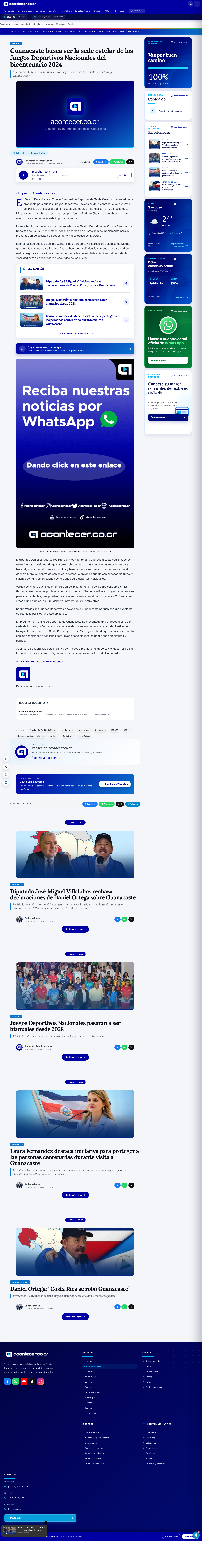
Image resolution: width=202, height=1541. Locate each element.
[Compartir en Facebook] (6, 758)
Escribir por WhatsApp (116, 784)
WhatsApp (108, 804)
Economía (40, 11)
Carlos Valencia (32, 918)
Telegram (134, 804)
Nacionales (9, 11)
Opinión (97, 11)
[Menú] (197, 4)
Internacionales (25, 11)
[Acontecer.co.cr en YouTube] (24, 1381)
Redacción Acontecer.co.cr (38, 160)
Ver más (180, 297)
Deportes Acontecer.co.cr (35, 193)
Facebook (91, 804)
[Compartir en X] (6, 766)
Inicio (9, 31)
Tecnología (66, 11)
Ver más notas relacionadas (73, 333)
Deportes (53, 11)
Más (107, 10)
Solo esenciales (171, 1536)
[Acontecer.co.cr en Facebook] (7, 1381)
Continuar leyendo (74, 929)
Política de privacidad (72, 1536)
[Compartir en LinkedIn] (6, 782)
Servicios (119, 11)
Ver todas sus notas (46, 758)
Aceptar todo (190, 1536)
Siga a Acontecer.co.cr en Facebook (39, 661)
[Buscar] (190, 4)
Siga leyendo (76, 822)
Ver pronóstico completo (177, 245)
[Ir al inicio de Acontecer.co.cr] (27, 1354)
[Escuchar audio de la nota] (23, 175)
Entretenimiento (83, 11)
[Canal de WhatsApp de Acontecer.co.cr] (15, 1381)
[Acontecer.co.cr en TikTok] (32, 1381)
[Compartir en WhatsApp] (6, 774)
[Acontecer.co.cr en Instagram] (40, 1381)
